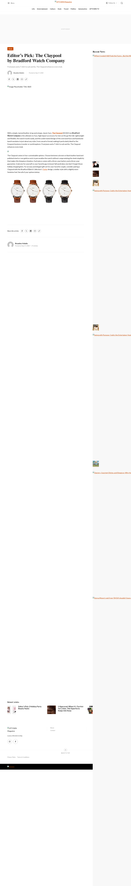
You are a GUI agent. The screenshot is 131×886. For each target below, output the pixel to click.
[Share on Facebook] (9, 79)
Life (33, 9)
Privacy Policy (11, 757)
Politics (73, 9)
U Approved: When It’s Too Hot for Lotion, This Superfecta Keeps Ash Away (70, 708)
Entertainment (42, 9)
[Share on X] (13, 79)
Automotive (82, 9)
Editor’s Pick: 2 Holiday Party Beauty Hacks (30, 707)
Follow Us (112, 3)
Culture (52, 9)
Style (59, 9)
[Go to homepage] (15, 729)
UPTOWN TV (94, 9)
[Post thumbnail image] (11, 710)
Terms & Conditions (23, 757)
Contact (52, 730)
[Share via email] (22, 79)
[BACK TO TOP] (65, 750)
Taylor (45, 169)
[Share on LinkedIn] (17, 79)
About (52, 728)
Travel (66, 9)
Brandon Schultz (19, 73)
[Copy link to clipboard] (26, 79)
